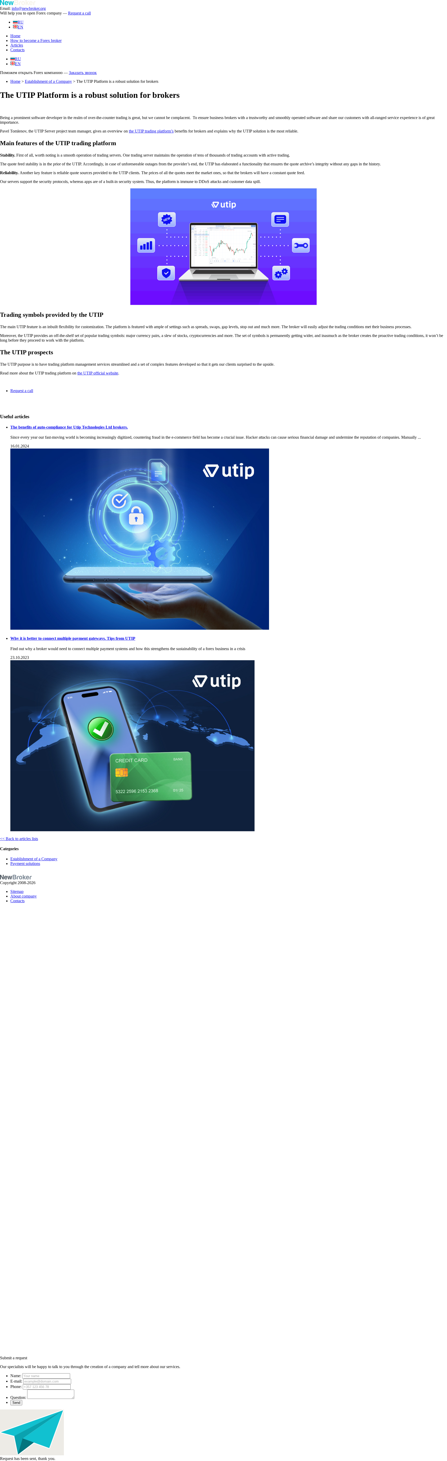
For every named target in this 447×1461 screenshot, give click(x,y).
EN (20, 27)
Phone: (16, 1386)
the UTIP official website (97, 373)
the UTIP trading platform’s (151, 131)
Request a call (79, 13)
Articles (16, 45)
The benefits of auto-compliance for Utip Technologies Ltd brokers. (69, 427)
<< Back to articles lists (19, 838)
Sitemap (17, 891)
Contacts (17, 50)
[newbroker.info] (17, 4)
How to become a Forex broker (36, 40)
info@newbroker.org (29, 8)
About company (23, 896)
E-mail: (16, 1381)
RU (21, 22)
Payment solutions (25, 863)
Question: (18, 1397)
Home (15, 36)
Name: (15, 1376)
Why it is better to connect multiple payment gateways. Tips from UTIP (72, 638)
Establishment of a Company (48, 81)
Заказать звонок (83, 72)
